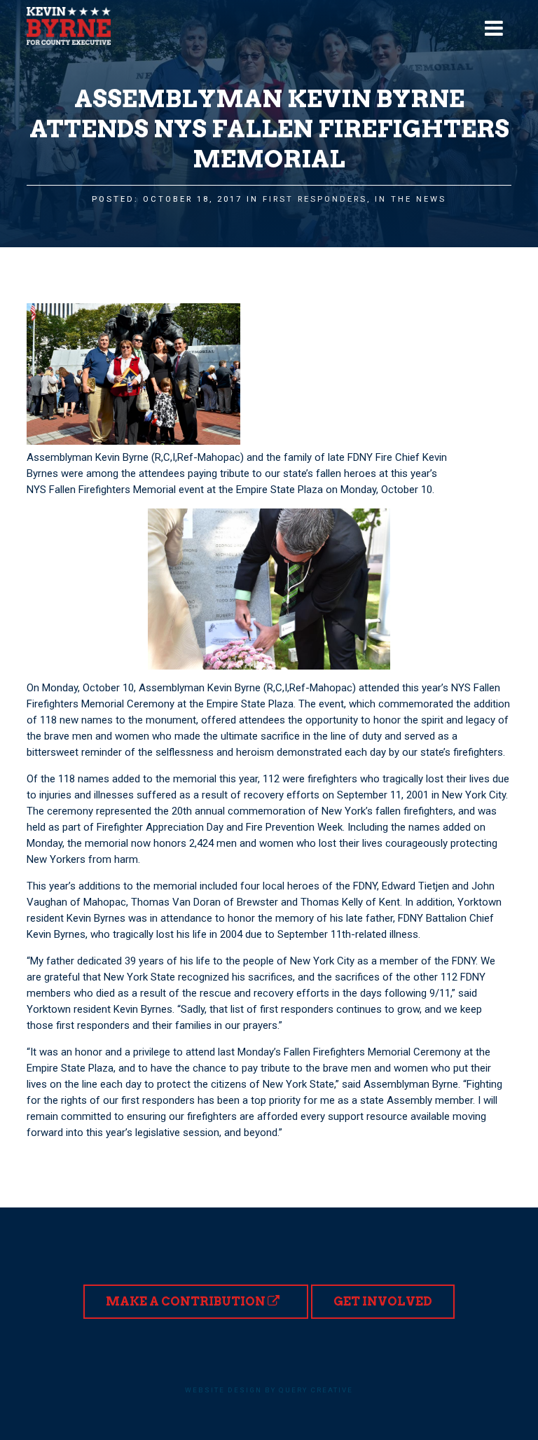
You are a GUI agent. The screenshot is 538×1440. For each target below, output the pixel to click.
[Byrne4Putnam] (69, 26)
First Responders (315, 199)
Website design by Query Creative (269, 1390)
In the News (410, 199)
